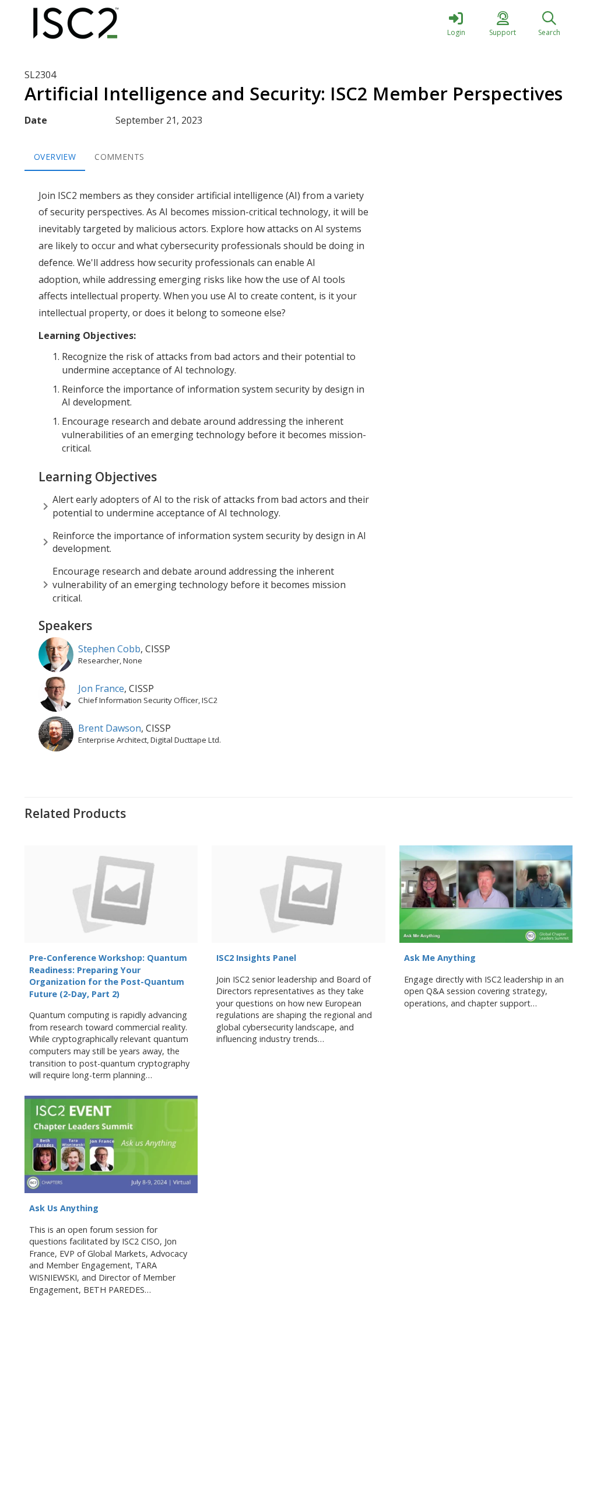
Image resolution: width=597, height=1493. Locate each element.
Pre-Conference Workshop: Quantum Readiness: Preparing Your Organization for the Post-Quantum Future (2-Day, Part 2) (108, 975)
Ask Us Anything (64, 1208)
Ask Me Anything (440, 957)
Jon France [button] (101, 688)
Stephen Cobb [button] (109, 648)
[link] (456, 23)
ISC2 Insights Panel (256, 957)
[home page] (135, 23)
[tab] (54, 157)
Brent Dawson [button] (109, 728)
